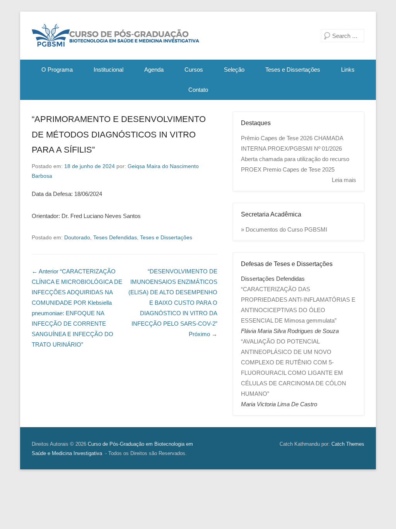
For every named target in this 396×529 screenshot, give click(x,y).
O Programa (57, 69)
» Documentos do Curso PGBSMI (284, 229)
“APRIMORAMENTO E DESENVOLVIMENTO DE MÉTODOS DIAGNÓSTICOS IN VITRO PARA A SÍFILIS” (119, 134)
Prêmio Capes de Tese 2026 (276, 138)
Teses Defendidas (115, 237)
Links (348, 69)
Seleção (234, 69)
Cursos (193, 69)
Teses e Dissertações (292, 69)
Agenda (154, 69)
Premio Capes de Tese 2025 (299, 169)
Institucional (108, 69)
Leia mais (344, 180)
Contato (198, 89)
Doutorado (77, 237)
